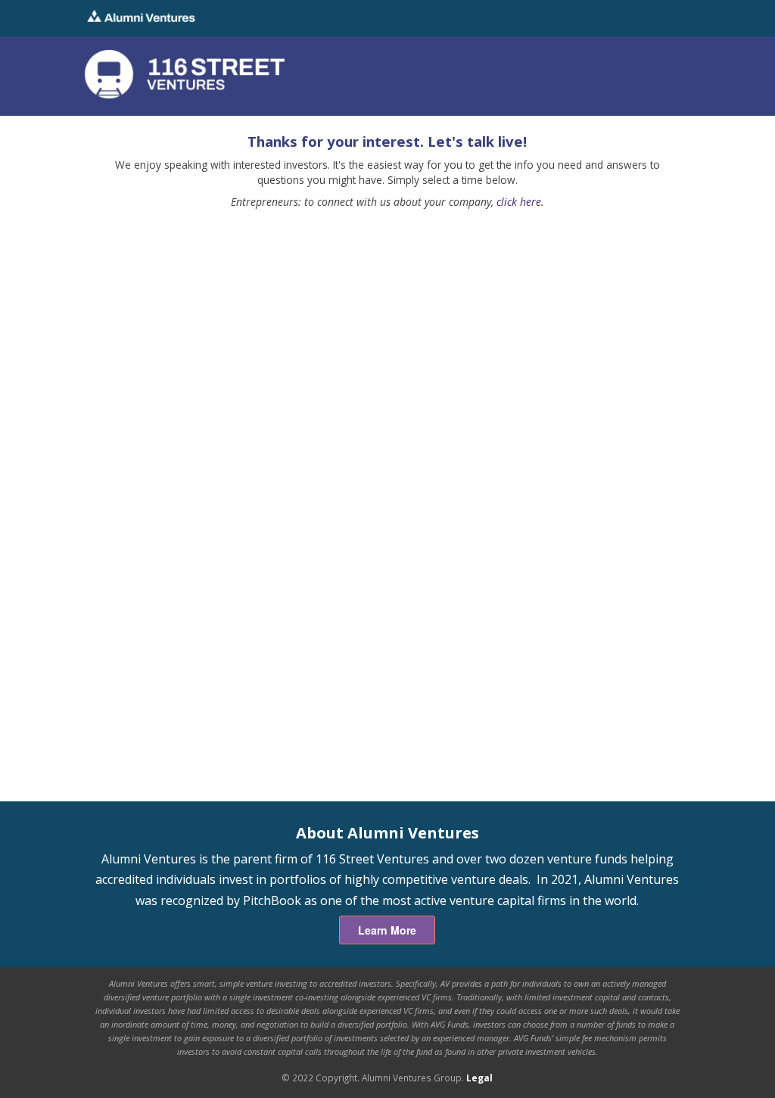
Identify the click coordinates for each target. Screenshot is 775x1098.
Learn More (387, 930)
